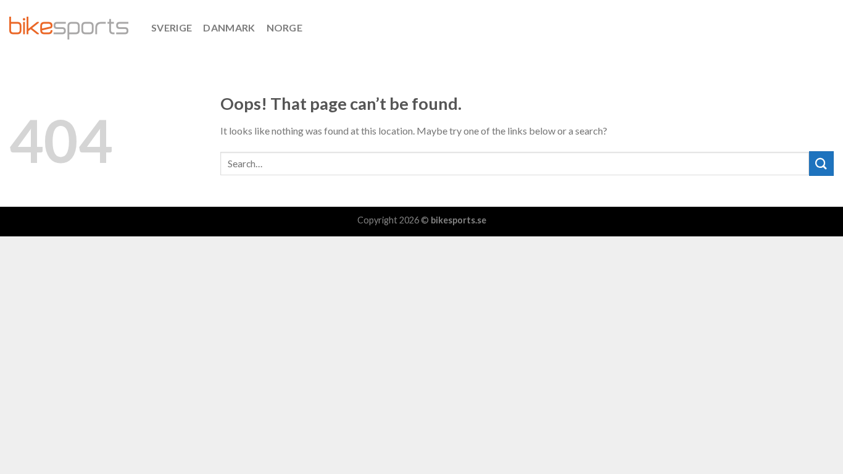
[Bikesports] (71, 28)
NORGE (285, 27)
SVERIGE (171, 27)
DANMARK (229, 27)
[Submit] (821, 163)
